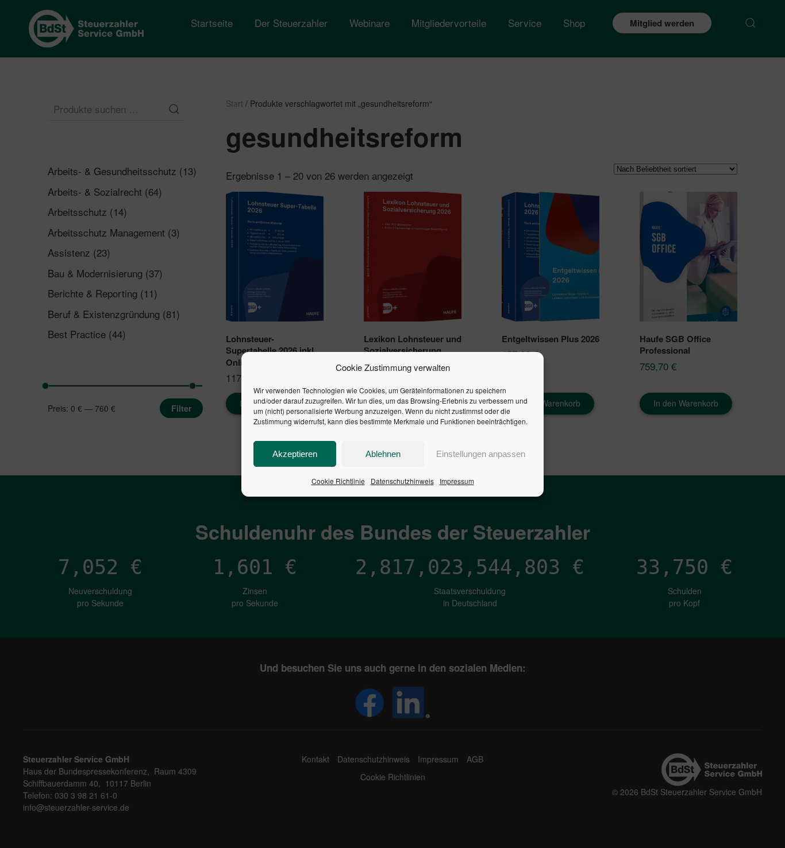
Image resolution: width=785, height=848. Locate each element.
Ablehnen (383, 454)
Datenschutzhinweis (402, 481)
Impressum (457, 481)
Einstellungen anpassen (480, 454)
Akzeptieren (294, 454)
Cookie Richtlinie (338, 481)
